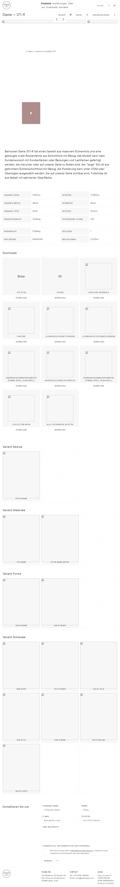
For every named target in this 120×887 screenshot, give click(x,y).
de (114, 5)
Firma (84, 805)
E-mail (46, 816)
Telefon (85, 816)
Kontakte (63, 7)
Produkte (46, 3)
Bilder (62, 14)
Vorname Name (50, 805)
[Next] (63, 19)
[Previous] (57, 19)
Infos (79, 14)
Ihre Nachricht (51, 826)
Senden (48, 860)
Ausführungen (59, 3)
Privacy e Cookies (106, 883)
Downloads (52, 7)
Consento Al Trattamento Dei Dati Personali (66, 845)
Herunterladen (101, 14)
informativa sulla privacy (82, 850)
